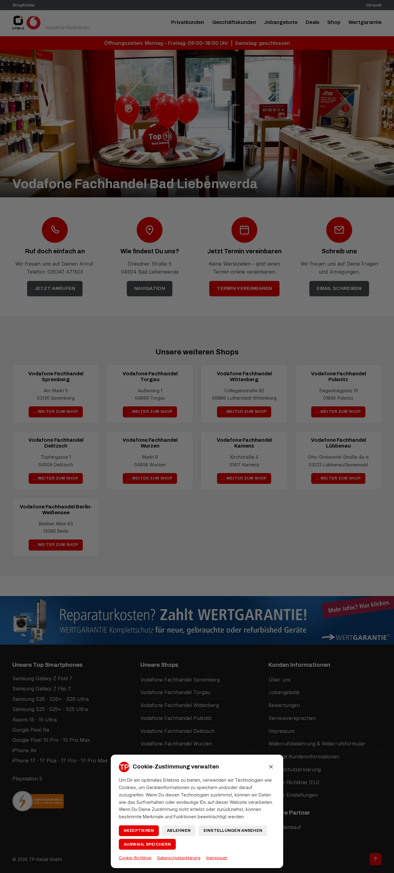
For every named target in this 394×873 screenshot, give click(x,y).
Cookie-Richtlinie (135, 857)
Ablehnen (179, 830)
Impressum (216, 857)
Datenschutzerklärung (178, 857)
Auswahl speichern (147, 844)
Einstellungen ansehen (232, 830)
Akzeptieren (139, 830)
